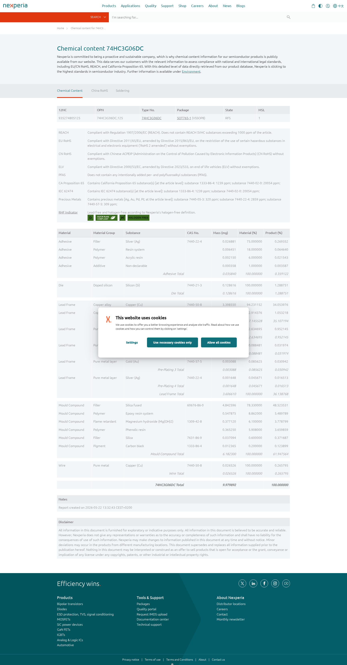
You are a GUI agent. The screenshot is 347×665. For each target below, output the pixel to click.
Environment (191, 71)
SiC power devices (70, 624)
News (227, 6)
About (213, 6)
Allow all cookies (219, 342)
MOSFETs (63, 619)
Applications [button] (130, 6)
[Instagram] (275, 583)
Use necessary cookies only (172, 342)
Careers (197, 6)
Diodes (62, 609)
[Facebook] (264, 583)
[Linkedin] (253, 583)
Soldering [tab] (122, 90)
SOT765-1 (184, 118)
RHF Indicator (68, 212)
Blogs (240, 6)
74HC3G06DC (151, 118)
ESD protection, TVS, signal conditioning (85, 614)
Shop (182, 6)
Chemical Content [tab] (70, 90)
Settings (132, 342)
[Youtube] (286, 583)
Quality (150, 6)
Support (167, 6)
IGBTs (61, 635)
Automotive (65, 645)
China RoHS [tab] (99, 90)
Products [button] (109, 6)
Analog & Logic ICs (70, 640)
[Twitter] (242, 583)
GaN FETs (63, 629)
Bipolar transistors (70, 604)
